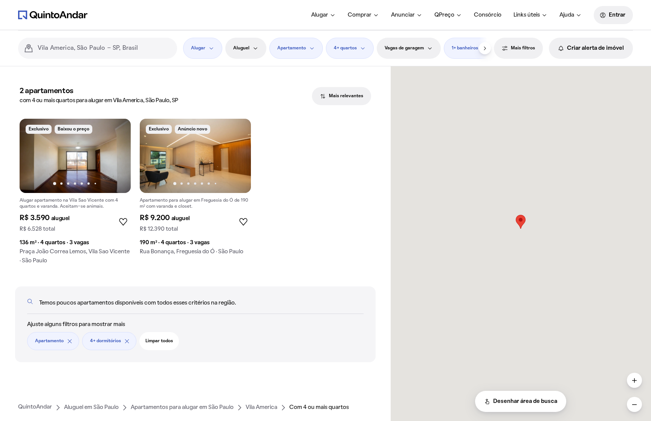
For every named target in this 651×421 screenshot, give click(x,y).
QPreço (444, 15)
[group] (75, 194)
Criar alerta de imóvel (595, 48)
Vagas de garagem (404, 48)
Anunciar (403, 15)
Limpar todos (159, 341)
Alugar (319, 15)
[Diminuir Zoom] (634, 404)
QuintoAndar (35, 407)
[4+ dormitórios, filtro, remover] (127, 341)
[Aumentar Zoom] (634, 380)
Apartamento (291, 48)
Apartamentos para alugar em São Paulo (182, 407)
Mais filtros (523, 48)
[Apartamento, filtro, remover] (70, 341)
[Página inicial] (52, 14)
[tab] (341, 96)
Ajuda (566, 15)
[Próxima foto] (117, 155)
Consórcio (487, 15)
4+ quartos (345, 48)
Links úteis (526, 15)
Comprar (359, 15)
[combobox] (104, 48)
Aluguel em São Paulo (91, 407)
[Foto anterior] (33, 155)
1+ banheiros (465, 48)
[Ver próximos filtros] (485, 48)
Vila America (261, 407)
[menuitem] (323, 15)
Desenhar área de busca (525, 401)
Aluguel (241, 48)
